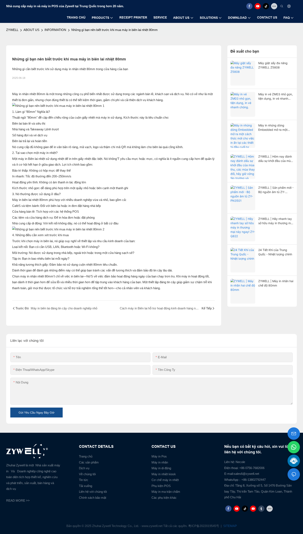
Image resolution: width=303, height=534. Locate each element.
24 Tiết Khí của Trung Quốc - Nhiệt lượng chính (275, 252)
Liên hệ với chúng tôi (93, 491)
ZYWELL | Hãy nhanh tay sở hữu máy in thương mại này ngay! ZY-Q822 (275, 221)
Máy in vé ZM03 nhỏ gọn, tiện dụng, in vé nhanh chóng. (275, 96)
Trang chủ (85, 456)
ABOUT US (31, 30)
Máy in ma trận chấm (166, 491)
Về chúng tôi (87, 474)
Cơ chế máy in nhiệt (165, 480)
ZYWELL (12, 30)
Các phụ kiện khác (164, 497)
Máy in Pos (159, 456)
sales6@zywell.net (246, 473)
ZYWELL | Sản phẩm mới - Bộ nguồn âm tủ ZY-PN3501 (276, 190)
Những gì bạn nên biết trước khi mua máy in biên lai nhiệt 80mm (114, 30)
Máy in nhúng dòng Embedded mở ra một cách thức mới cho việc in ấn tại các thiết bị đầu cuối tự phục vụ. (275, 128)
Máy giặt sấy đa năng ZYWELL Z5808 (273, 65)
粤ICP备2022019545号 (204, 526)
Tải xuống (85, 486)
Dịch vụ (84, 468)
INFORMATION (55, 30)
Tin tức (83, 480)
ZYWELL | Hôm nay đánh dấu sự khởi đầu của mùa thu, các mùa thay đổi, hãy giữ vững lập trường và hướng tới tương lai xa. (275, 159)
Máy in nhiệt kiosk (164, 474)
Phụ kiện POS (161, 486)
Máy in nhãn (160, 462)
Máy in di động (161, 468)
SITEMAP (229, 526)
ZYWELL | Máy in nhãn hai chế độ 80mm (275, 283)
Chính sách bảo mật (92, 497)
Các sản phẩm (89, 462)
